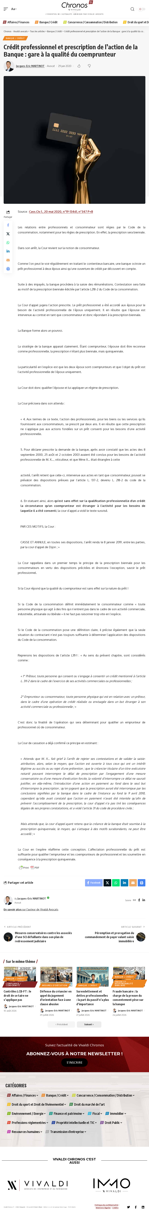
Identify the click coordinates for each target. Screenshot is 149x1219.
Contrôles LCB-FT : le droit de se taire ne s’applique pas (17, 996)
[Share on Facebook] (8, 225)
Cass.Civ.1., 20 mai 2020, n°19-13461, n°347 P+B (61, 211)
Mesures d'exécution (54, 985)
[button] (7, 9)
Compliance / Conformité (13, 984)
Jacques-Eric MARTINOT (30, 65)
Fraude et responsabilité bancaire (124, 983)
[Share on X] (8, 233)
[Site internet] (134, 900)
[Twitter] (128, 1207)
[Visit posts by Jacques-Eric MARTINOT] (8, 900)
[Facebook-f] (135, 1207)
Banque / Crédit (15, 38)
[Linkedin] (143, 1207)
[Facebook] (139, 900)
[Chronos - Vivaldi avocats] (74, 9)
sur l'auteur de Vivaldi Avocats (31, 909)
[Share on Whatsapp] (8, 242)
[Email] (8, 260)
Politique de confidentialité (106, 1205)
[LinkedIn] (143, 900)
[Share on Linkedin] (8, 251)
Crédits (115, 1207)
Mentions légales (103, 1207)
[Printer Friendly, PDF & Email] (29, 867)
